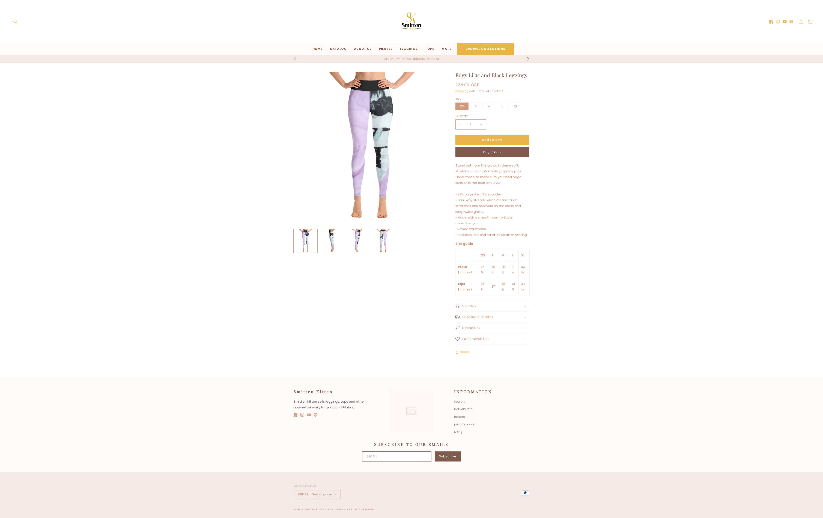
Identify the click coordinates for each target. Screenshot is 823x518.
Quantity (461, 116)
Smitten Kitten (315, 509)
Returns (460, 417)
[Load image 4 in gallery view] (383, 241)
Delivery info (463, 409)
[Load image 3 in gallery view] (357, 241)
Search (459, 401)
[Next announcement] (528, 59)
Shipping (462, 91)
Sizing (458, 432)
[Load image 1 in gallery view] (305, 241)
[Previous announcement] (295, 59)
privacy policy (464, 424)
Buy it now (492, 152)
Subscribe (448, 456)
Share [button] (464, 352)
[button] (15, 21)
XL (516, 106)
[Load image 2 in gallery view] (331, 241)
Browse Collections (485, 49)
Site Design (335, 509)
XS (462, 106)
